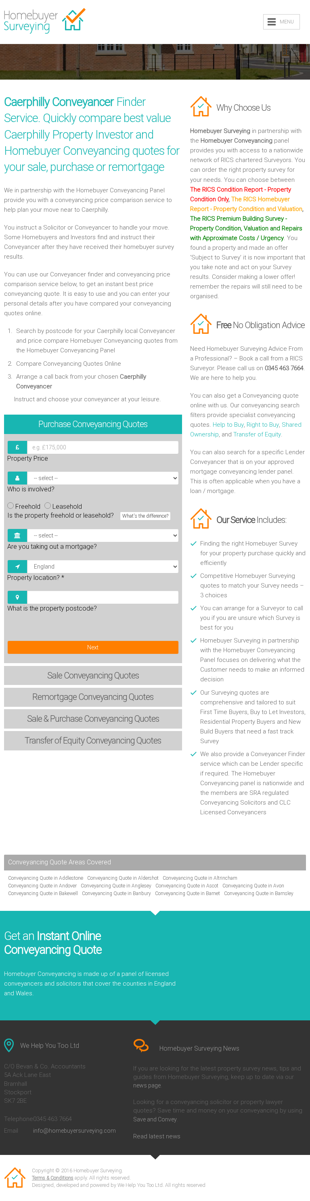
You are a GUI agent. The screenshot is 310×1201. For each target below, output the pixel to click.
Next (92, 647)
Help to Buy (228, 424)
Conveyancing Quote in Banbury (116, 893)
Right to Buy (263, 424)
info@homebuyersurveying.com (74, 1130)
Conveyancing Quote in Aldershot (123, 878)
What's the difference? (145, 516)
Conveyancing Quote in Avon (253, 886)
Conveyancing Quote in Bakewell (43, 893)
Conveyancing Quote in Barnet (187, 893)
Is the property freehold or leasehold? (87, 515)
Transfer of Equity (257, 434)
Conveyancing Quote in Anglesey (116, 886)
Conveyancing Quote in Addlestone (45, 878)
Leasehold (67, 506)
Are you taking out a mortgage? (52, 546)
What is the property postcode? (52, 608)
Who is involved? (30, 489)
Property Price (27, 458)
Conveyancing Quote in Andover (42, 886)
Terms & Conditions (52, 1178)
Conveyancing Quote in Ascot (186, 886)
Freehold (27, 506)
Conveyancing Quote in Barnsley (258, 893)
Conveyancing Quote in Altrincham (200, 878)
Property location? (35, 578)
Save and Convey (155, 1119)
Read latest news (156, 1136)
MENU (287, 22)
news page (147, 1085)
